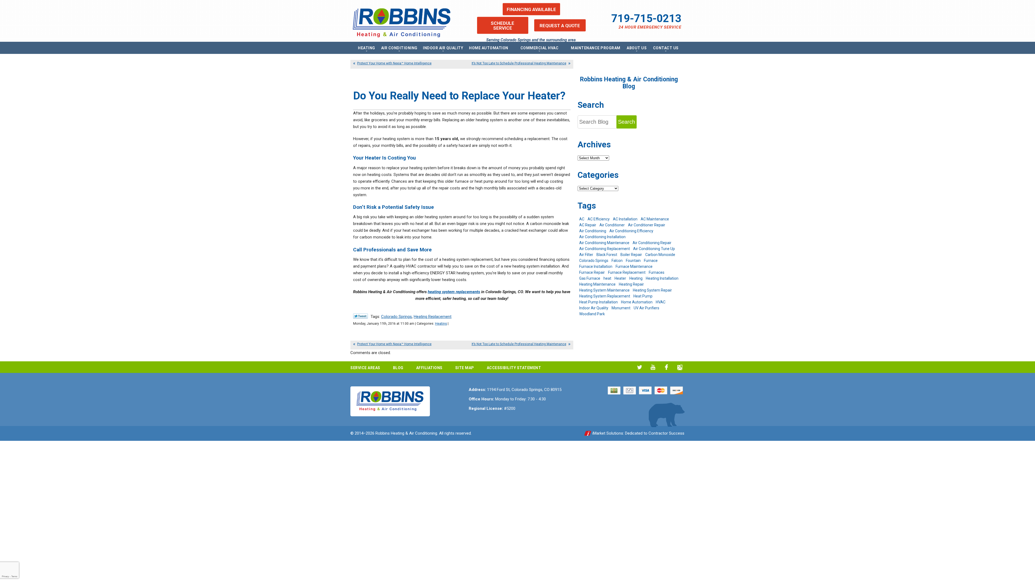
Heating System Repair (652, 290)
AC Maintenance (655, 219)
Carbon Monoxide (660, 254)
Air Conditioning (592, 231)
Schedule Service (502, 25)
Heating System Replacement (604, 296)
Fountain (633, 260)
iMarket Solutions (607, 433)
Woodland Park (592, 314)
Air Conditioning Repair (652, 243)
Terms (14, 576)
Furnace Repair (592, 272)
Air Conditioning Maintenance (604, 243)
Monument (621, 308)
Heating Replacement (432, 316)
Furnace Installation (595, 266)
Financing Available (531, 9)
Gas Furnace (589, 278)
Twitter (639, 367)
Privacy (5, 576)
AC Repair (587, 225)
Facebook (666, 367)
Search (626, 122)
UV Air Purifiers (646, 308)
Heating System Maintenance (604, 290)
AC (581, 219)
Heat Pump (643, 296)
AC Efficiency (599, 219)
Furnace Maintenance (634, 266)
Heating (441, 323)
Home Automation (637, 302)
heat (607, 278)
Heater (620, 278)
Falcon (617, 260)
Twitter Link (360, 316)
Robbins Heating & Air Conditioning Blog (629, 83)
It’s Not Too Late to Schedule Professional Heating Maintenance (519, 63)
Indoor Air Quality (593, 308)
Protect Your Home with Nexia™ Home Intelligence (394, 63)
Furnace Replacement (627, 272)
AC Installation (625, 219)
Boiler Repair (631, 254)
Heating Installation (662, 278)
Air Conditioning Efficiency (631, 231)
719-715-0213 (646, 18)
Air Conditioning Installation (602, 237)
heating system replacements (454, 291)
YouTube (653, 367)
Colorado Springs (396, 316)
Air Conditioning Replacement (604, 249)
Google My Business (680, 367)
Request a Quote (560, 25)
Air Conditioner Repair (646, 225)
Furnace (651, 260)
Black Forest (606, 254)
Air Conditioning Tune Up (654, 249)
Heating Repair (631, 284)
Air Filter (586, 254)
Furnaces (656, 272)
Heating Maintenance (597, 284)
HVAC (660, 302)
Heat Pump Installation (598, 302)
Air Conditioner (612, 225)
